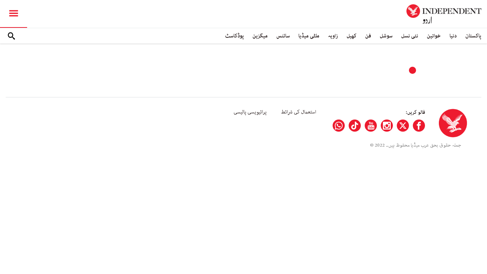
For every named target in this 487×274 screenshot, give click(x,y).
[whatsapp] (339, 126)
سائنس (283, 36)
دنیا (453, 36)
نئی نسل (409, 36)
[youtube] (371, 126)
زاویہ (333, 36)
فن (368, 36)
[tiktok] (355, 126)
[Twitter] (403, 126)
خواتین (434, 36)
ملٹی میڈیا (308, 36)
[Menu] (13, 14)
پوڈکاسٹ (234, 36)
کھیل (352, 36)
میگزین (260, 36)
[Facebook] (419, 126)
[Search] (11, 36)
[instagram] (387, 126)
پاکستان (473, 36)
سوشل (386, 36)
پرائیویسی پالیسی (250, 112)
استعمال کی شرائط (298, 112)
